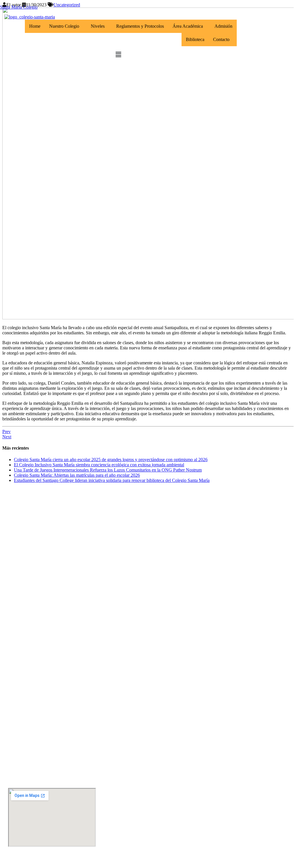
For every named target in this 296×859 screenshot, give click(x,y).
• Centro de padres (27, 546)
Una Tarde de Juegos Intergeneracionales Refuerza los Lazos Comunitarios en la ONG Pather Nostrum (108, 469)
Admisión (223, 26)
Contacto (221, 39)
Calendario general (29, 570)
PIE (14, 656)
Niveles (98, 26)
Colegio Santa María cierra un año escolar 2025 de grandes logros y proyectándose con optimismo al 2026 (111, 459)
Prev (6, 431)
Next (6, 436)
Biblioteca (195, 39)
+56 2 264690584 (26, 712)
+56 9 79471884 (25, 734)
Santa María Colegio (19, 7)
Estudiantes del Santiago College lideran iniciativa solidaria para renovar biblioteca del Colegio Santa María (112, 480)
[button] (65, 26)
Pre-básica (22, 580)
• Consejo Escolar (25, 536)
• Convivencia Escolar (29, 666)
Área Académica (188, 26)
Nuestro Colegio (64, 26)
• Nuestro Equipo (25, 526)
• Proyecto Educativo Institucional (43, 516)
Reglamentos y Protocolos (140, 26)
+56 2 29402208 (25, 758)
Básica (17, 590)
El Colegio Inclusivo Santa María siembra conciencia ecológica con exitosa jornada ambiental (99, 464)
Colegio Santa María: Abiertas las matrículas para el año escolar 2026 (77, 475)
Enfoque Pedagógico (32, 646)
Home (34, 26)
